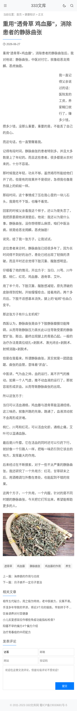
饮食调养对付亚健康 (15, 613)
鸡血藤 (21, 566)
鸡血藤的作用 (53, 566)
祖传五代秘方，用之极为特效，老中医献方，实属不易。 (38, 601)
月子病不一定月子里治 (28, 582)
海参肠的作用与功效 (26, 576)
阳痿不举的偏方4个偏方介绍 (20, 626)
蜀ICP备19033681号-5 (53, 705)
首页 (19, 14)
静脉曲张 (35, 566)
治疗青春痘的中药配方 (17, 632)
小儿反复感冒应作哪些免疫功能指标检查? (29, 619)
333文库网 (32, 705)
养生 (68, 566)
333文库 (38, 5)
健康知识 (30, 14)
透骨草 (8, 566)
